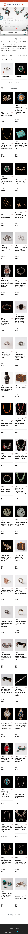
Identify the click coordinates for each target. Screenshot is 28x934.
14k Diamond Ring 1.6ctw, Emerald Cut (20, 623)
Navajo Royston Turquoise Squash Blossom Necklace (20, 827)
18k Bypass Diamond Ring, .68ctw (5, 249)
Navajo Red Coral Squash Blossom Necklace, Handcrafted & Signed (20, 422)
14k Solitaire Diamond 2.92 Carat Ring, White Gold (7, 77)
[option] (7, 70)
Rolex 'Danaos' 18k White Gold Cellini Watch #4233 (6, 389)
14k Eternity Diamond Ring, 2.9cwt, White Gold (21, 591)
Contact (17, 928)
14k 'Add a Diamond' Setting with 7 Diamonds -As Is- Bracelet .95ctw (20, 692)
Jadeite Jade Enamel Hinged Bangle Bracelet (6, 489)
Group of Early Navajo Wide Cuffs (20, 897)
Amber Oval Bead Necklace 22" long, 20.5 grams (6, 423)
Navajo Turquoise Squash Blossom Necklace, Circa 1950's (6, 861)
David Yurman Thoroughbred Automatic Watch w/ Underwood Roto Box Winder (20, 320)
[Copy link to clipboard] (8, 39)
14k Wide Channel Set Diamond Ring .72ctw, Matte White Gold (6, 624)
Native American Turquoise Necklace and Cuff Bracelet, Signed (20, 861)
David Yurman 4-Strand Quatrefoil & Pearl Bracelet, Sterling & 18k (20, 284)
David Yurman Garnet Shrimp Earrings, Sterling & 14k (21, 657)
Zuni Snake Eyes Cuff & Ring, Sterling (20, 760)
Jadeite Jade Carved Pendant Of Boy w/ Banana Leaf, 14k (21, 523)
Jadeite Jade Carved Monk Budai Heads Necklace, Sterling (20, 490)
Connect (11, 928)
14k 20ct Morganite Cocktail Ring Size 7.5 (7, 591)
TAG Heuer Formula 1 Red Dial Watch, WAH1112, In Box (7, 760)
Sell (17, 926)
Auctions (9, 926)
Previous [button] (3, 72)
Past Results (23, 926)
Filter (5, 88)
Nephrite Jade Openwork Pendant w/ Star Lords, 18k (7, 524)
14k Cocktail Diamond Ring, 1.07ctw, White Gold (5, 355)
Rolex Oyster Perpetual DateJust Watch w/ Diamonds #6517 (6, 726)
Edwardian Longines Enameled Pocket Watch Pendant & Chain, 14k (21, 111)
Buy (14, 926)
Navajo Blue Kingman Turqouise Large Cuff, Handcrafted (7, 794)
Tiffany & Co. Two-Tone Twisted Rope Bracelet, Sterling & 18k (21, 146)
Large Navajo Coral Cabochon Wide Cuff (7, 456)
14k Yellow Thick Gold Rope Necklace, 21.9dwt (6, 146)
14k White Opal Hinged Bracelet (20, 182)
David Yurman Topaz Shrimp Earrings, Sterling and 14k (6, 691)
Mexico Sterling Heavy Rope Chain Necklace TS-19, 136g (6, 828)
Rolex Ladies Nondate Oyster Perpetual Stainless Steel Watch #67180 (7, 284)
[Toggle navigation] (22, 5)
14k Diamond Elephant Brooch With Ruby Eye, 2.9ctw (6, 558)
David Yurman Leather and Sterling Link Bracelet (5, 322)
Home (3, 926)
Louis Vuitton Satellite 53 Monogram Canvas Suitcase (21, 558)
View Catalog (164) (12, 32)
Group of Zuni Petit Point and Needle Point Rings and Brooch (6, 896)
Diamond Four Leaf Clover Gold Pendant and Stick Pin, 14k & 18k (20, 215)
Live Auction (7, 18)
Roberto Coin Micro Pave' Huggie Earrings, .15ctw (21, 249)
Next (19, 914)
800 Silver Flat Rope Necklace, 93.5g (19, 796)
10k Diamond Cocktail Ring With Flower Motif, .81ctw (20, 357)
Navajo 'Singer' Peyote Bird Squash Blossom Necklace (21, 456)
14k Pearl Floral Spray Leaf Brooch (6, 114)
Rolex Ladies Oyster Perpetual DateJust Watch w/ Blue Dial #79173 (21, 726)
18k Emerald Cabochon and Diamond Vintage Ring (21, 77)
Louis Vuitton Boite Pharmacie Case (20, 388)
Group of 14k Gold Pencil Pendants (6, 216)
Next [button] (25, 72)
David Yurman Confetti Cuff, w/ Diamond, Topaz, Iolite (6, 657)
